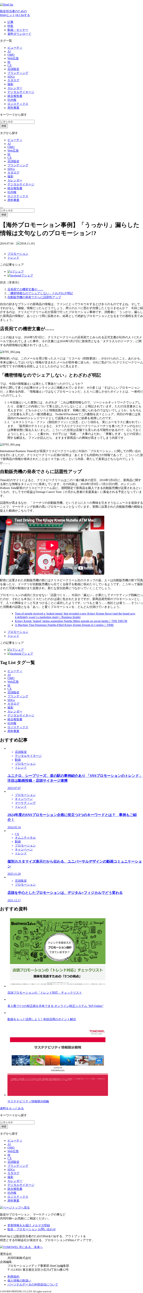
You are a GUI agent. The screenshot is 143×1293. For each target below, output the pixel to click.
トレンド (13, 257)
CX (9, 65)
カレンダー (14, 88)
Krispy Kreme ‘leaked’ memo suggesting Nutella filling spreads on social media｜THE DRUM (71, 621)
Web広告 (13, 58)
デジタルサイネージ (20, 92)
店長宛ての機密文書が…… (25, 289)
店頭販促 (13, 69)
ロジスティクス (17, 103)
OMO (11, 54)
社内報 (11, 99)
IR (8, 62)
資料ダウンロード (19, 33)
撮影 (10, 84)
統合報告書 (14, 96)
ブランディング (17, 73)
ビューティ (14, 47)
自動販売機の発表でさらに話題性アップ (34, 297)
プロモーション (17, 253)
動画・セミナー (17, 29)
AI (9, 51)
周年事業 (13, 107)
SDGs (11, 76)
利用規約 (13, 1276)
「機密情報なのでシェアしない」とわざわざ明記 (40, 293)
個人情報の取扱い (19, 1280)
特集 (10, 26)
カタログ (13, 80)
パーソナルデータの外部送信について (32, 1284)
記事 (10, 22)
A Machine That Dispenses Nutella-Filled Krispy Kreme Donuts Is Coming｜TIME (64, 625)
